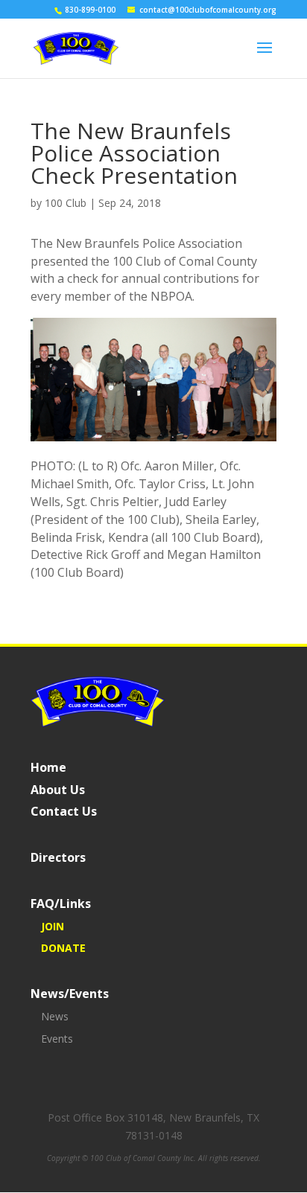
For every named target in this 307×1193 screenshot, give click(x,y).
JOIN (52, 926)
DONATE (63, 948)
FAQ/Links (61, 903)
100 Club (65, 203)
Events (57, 1039)
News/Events (70, 993)
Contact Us (64, 811)
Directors (58, 857)
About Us (58, 789)
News (55, 1016)
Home (48, 767)
